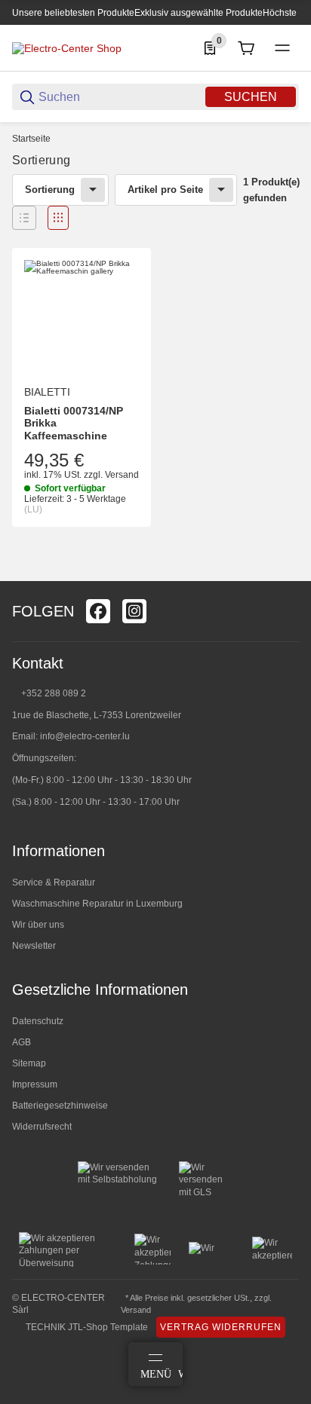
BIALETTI (47, 392)
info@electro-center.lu (85, 736)
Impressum (34, 1084)
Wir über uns (38, 924)
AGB (21, 1042)
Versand (122, 475)
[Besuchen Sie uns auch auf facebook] (98, 611)
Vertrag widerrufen (221, 1327)
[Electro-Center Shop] (67, 47)
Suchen (250, 96)
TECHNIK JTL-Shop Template (87, 1327)
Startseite (31, 138)
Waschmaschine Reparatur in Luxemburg (97, 903)
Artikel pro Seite (165, 189)
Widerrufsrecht (42, 1126)
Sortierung (50, 189)
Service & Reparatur (53, 882)
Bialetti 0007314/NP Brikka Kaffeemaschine (73, 423)
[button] (24, 218)
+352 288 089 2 (52, 693)
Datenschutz (37, 1021)
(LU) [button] (33, 509)
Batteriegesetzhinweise (60, 1105)
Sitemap (29, 1063)
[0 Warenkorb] (246, 48)
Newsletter (34, 946)
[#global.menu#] (282, 48)
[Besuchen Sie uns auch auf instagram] (134, 611)
